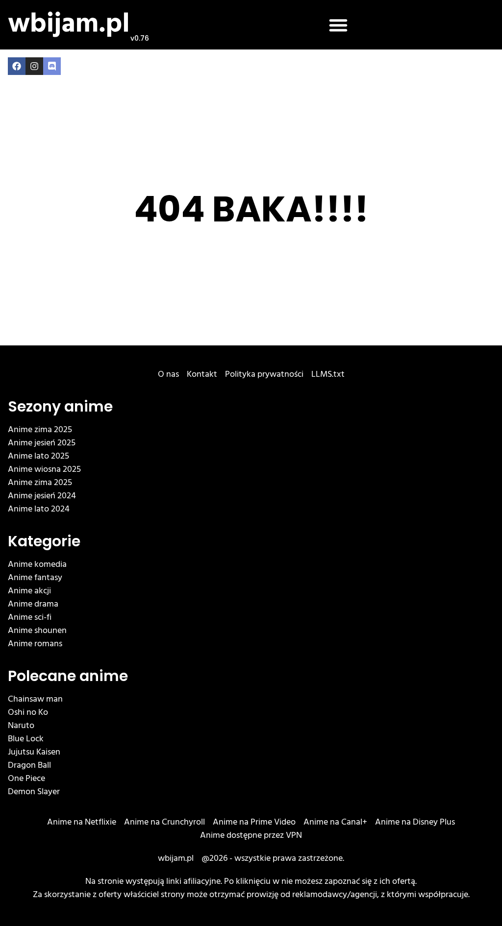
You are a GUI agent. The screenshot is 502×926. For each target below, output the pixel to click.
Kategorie (44, 541)
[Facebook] (16, 66)
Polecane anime (68, 675)
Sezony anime (60, 406)
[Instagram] (34, 66)
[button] (338, 25)
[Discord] (52, 66)
